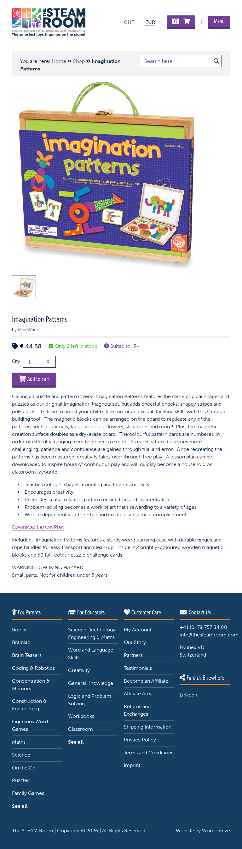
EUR (150, 22)
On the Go (24, 768)
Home (59, 61)
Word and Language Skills (90, 653)
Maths (19, 742)
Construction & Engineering (29, 705)
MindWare (28, 329)
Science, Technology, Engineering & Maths (92, 633)
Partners (133, 655)
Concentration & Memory (31, 684)
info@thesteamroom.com (209, 635)
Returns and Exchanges (137, 710)
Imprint (132, 765)
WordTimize (216, 831)
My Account (137, 630)
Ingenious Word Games (30, 725)
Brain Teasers (27, 655)
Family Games (28, 793)
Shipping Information (147, 727)
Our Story (135, 642)
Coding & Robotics (33, 668)
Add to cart (38, 379)
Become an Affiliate (146, 681)
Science (21, 755)
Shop (79, 61)
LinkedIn (189, 695)
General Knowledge (90, 683)
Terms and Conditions (148, 753)
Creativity (79, 670)
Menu (219, 21)
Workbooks (81, 716)
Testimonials (138, 668)
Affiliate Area (138, 693)
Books (19, 630)
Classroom (80, 729)
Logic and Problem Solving (89, 700)
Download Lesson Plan (38, 527)
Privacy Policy (140, 740)
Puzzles (20, 780)
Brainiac (21, 642)
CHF (129, 22)
